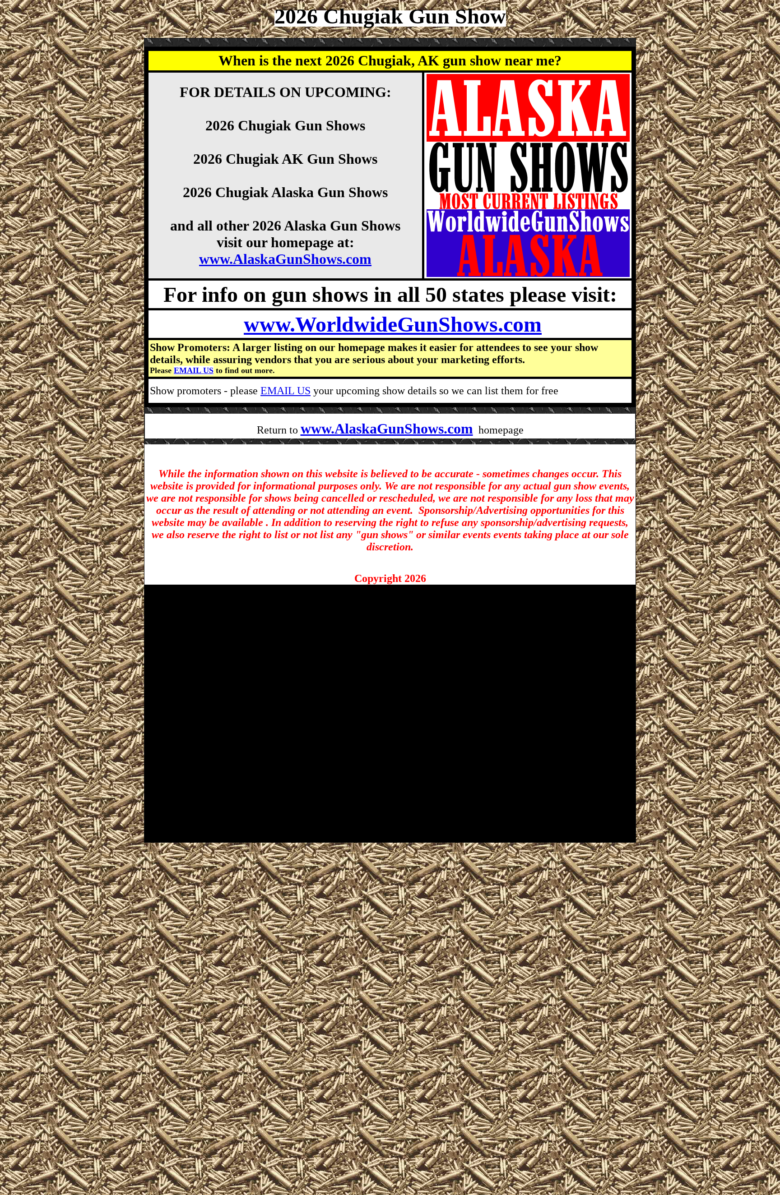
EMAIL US (194, 370)
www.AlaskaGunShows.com (285, 259)
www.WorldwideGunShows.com (393, 324)
